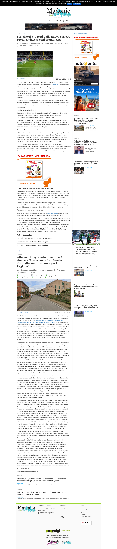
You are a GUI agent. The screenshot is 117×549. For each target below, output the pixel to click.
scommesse (55, 84)
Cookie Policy (83, 511)
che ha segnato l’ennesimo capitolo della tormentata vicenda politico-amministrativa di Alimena (40, 321)
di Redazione (21, 79)
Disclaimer (83, 513)
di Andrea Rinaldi (22, 312)
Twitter (62, 515)
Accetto (69, 3)
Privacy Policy (84, 509)
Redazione (83, 515)
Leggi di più (77, 3)
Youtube (62, 518)
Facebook (62, 516)
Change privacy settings (86, 517)
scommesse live (52, 213)
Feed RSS (63, 519)
